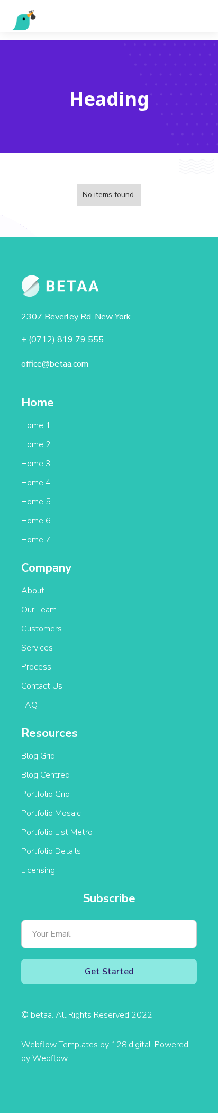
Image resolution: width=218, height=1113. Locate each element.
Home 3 (36, 463)
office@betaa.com (54, 364)
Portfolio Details (51, 851)
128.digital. (133, 1044)
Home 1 (36, 425)
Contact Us (41, 686)
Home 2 (36, 444)
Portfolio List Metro (57, 832)
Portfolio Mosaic (51, 813)
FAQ (29, 705)
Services (37, 648)
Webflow (50, 1058)
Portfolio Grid (45, 794)
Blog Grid (38, 756)
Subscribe (109, 898)
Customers (41, 629)
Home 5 (36, 501)
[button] (197, 20)
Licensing (38, 870)
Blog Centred (45, 775)
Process (36, 667)
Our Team (39, 610)
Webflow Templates (59, 1044)
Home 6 (36, 521)
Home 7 (36, 540)
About (32, 590)
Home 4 (36, 482)
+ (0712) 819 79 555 (62, 339)
